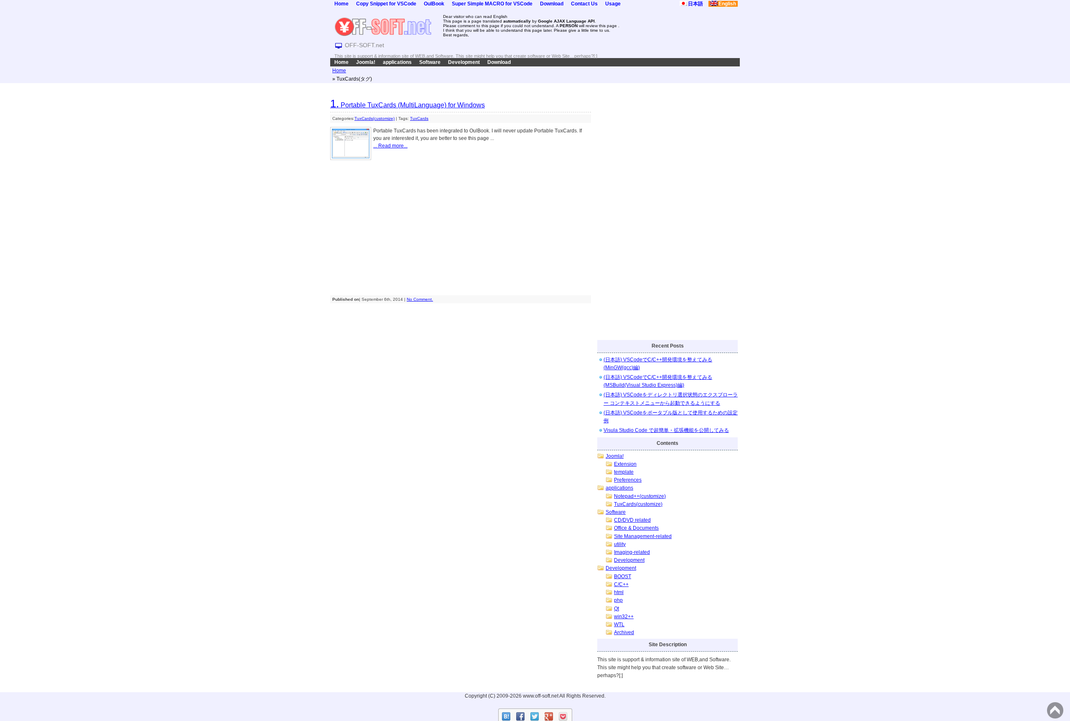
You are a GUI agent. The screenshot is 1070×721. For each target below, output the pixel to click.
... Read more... (390, 146)
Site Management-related (643, 536)
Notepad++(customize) (640, 496)
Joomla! (365, 62)
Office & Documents (636, 528)
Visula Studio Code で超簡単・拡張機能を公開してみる (666, 430)
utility (620, 544)
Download (551, 4)
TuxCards (419, 118)
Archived (624, 632)
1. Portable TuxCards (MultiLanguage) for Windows (407, 105)
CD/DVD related (632, 520)
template (624, 472)
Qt (616, 609)
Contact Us (584, 4)
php (618, 600)
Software (430, 62)
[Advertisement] (460, 224)
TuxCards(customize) (374, 118)
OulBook (434, 4)
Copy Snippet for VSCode (386, 4)
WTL (619, 624)
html (619, 592)
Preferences (628, 480)
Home (341, 4)
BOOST (622, 576)
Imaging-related (632, 552)
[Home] (383, 26)
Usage (613, 4)
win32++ (624, 616)
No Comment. (420, 299)
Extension (625, 464)
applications (397, 62)
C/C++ (621, 584)
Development (464, 62)
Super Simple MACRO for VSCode (492, 4)
